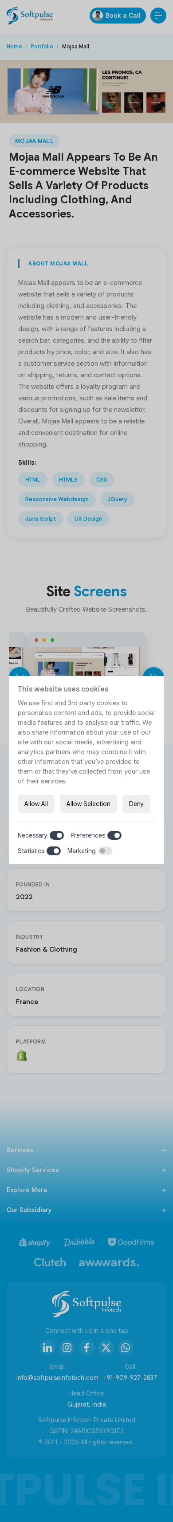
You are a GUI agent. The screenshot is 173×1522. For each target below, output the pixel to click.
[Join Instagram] (67, 1348)
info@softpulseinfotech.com (57, 1378)
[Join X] (106, 1348)
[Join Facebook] (86, 1348)
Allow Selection (88, 804)
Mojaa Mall (34, 141)
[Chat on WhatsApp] (126, 1348)
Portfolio (42, 46)
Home (14, 46)
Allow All (36, 804)
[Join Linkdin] (47, 1348)
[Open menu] (158, 16)
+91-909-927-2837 (130, 1378)
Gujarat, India (86, 1404)
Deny (136, 804)
